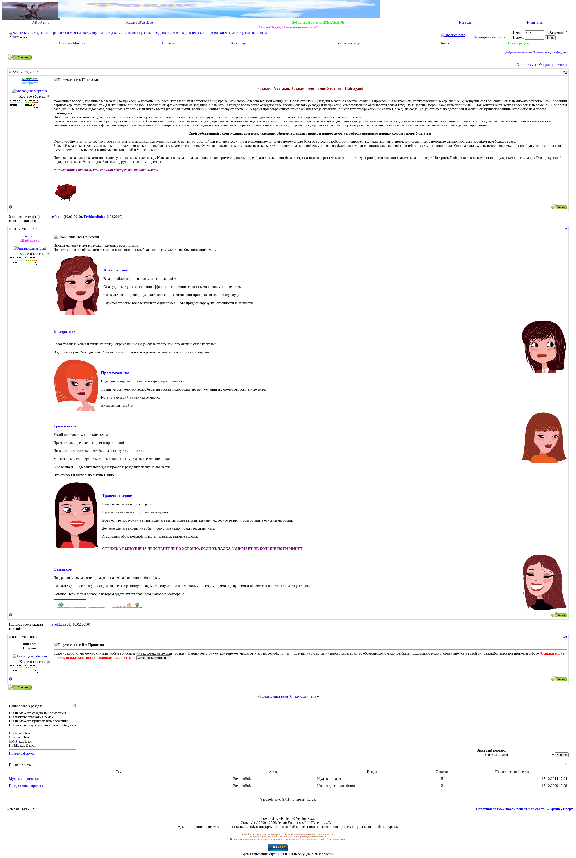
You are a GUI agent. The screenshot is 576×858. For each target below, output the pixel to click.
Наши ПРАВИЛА (139, 22)
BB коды (15, 733)
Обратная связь (489, 809)
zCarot (330, 822)
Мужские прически (24, 779)
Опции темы (526, 65)
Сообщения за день (349, 43)
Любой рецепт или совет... (525, 809)
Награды (465, 22)
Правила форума (22, 753)
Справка (168, 43)
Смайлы (15, 737)
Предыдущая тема (274, 696)
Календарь (239, 43)
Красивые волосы (253, 33)
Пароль (518, 37)
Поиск (444, 43)
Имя (516, 32)
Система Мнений (72, 43)
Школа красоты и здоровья (148, 33)
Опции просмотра (553, 65)
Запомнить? (558, 32)
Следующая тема (303, 696)
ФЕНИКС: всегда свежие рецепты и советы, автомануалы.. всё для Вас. (68, 33)
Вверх (568, 809)
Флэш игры (535, 22)
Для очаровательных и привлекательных (204, 33)
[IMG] (13, 741)
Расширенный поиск (490, 37)
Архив (554, 809)
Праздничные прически (27, 786)
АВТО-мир (40, 22)
